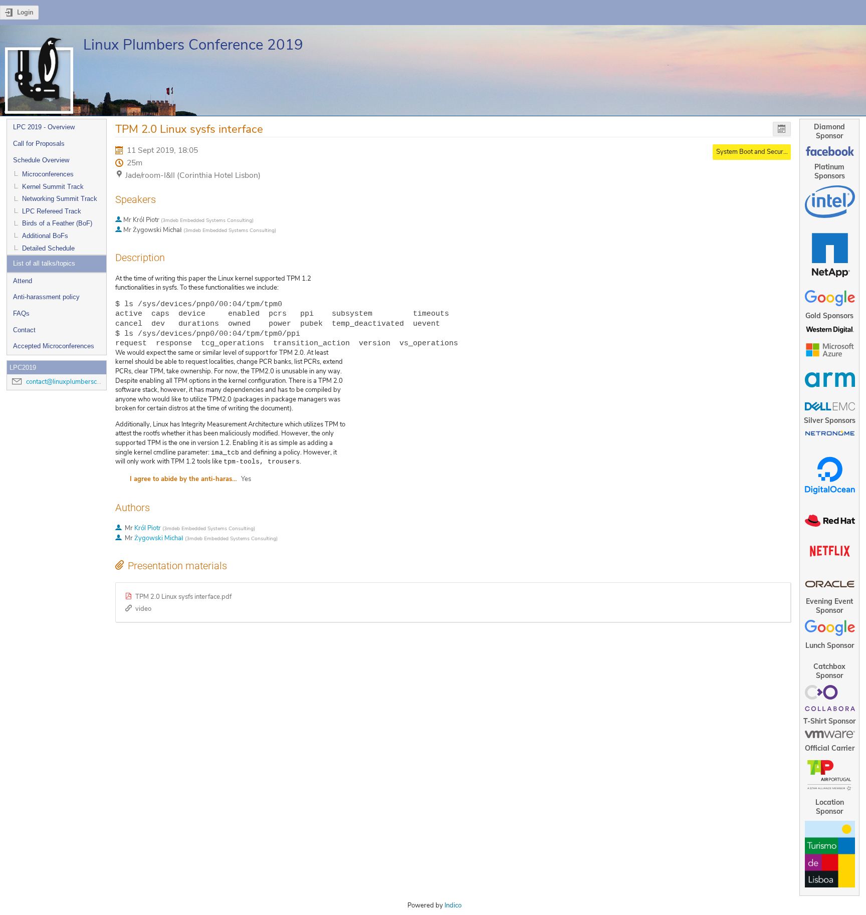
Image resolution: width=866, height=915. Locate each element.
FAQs (21, 313)
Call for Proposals (39, 143)
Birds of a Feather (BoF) (57, 223)
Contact (24, 330)
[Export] (782, 129)
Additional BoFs (45, 236)
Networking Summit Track (59, 198)
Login (25, 12)
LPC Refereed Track (51, 211)
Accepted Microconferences (53, 346)
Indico (453, 905)
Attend (22, 281)
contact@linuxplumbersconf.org (71, 381)
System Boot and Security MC (759, 151)
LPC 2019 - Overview (44, 127)
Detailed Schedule (48, 248)
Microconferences (48, 174)
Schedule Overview (41, 160)
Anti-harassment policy (46, 297)
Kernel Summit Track (53, 186)
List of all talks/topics (44, 263)
